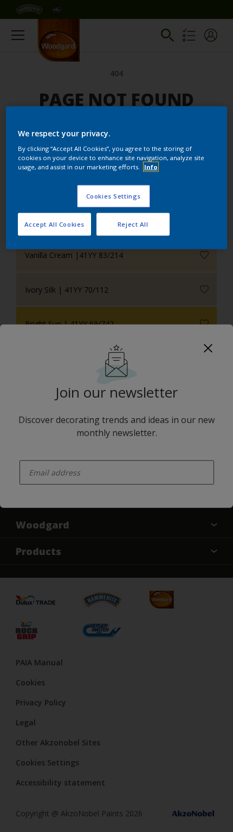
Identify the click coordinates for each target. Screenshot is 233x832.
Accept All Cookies (54, 224)
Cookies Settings (113, 196)
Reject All (133, 224)
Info (151, 167)
